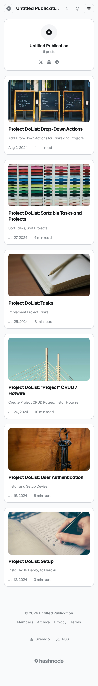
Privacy (60, 622)
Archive (43, 622)
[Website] (49, 62)
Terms (76, 622)
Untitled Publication (37, 8)
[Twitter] (40, 62)
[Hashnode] (57, 62)
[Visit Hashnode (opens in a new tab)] (49, 661)
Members (25, 622)
